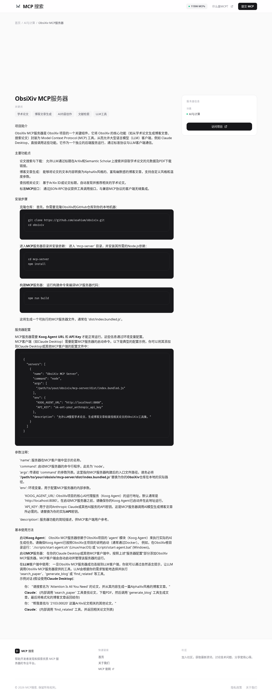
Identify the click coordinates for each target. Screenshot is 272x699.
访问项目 (217, 126)
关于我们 (104, 663)
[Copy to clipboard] (164, 218)
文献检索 (83, 114)
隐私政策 (236, 687)
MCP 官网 (104, 669)
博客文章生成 (43, 114)
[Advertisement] (136, 59)
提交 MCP (247, 6)
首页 (18, 23)
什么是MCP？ (220, 6)
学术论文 (22, 114)
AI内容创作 (65, 114)
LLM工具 (101, 114)
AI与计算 (29, 23)
